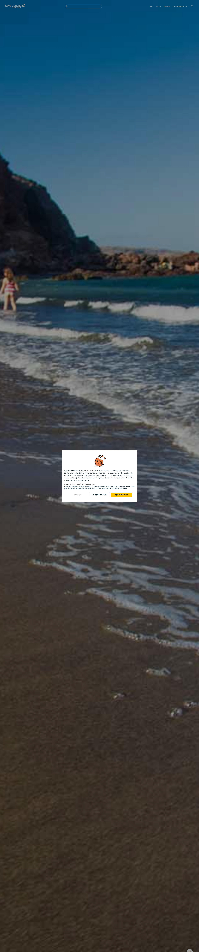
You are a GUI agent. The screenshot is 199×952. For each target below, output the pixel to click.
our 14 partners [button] (89, 470)
